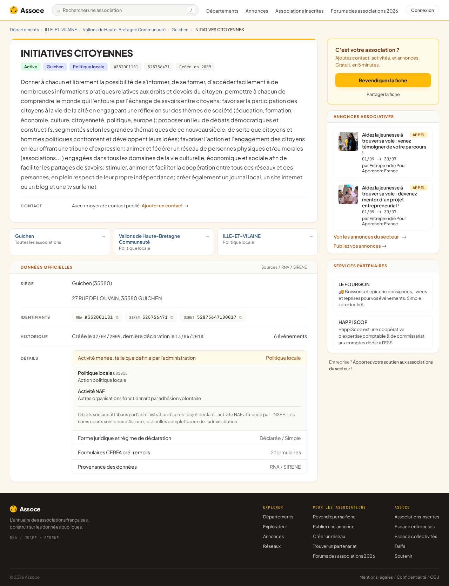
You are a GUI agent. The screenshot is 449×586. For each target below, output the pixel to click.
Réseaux (272, 546)
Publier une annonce (334, 526)
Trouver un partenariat (335, 546)
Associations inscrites (299, 11)
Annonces (257, 11)
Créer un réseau (329, 536)
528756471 (159, 66)
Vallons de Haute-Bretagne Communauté (124, 29)
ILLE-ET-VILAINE (61, 29)
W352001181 (126, 66)
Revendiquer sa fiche (334, 516)
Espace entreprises (415, 526)
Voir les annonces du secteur (370, 236)
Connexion (422, 10)
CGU (434, 577)
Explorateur (275, 526)
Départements (222, 11)
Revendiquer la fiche (383, 80)
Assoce (32, 10)
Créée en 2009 (195, 66)
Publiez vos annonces (360, 246)
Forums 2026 (364, 11)
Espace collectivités (416, 536)
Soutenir (403, 556)
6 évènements (290, 336)
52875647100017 (210, 317)
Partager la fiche (383, 94)
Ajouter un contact (165, 205)
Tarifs (400, 546)
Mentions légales (376, 577)
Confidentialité (411, 577)
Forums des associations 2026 (344, 556)
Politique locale (88, 66)
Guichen (180, 29)
